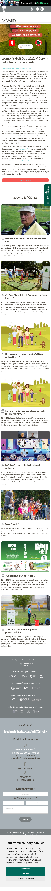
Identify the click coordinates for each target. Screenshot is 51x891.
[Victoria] (28, 711)
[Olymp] (36, 711)
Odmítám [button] (25, 874)
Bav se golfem (24, 149)
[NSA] (15, 711)
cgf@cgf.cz (25, 777)
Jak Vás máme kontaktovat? (25, 798)
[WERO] (41, 676)
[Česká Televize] (14, 700)
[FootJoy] (33, 676)
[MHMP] (22, 711)
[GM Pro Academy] (26, 688)
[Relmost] (16, 688)
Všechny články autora (25, 180)
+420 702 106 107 (25, 768)
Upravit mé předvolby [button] (25, 878)
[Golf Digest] (36, 700)
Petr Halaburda (8, 68)
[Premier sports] (36, 688)
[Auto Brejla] (13, 676)
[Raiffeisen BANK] (26, 664)
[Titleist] (24, 676)
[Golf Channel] (24, 700)
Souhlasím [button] (25, 869)
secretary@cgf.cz (25, 780)
